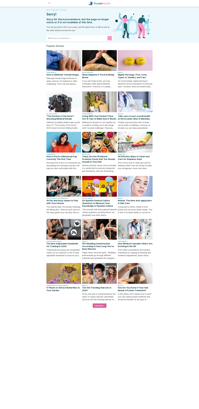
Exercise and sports (54, 241)
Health (120, 114)
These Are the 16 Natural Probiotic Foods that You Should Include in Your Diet (98, 159)
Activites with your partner (57, 198)
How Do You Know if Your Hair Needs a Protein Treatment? (133, 289)
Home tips (121, 154)
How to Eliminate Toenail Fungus (62, 74)
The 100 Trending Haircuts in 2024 (96, 289)
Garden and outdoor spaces (57, 285)
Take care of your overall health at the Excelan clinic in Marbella (134, 117)
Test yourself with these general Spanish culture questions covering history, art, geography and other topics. (99, 212)
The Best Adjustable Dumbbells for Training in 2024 (62, 245)
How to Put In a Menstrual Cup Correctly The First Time (61, 157)
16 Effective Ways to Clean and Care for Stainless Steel (133, 157)
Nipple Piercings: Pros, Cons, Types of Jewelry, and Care (132, 76)
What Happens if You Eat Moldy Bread (98, 76)
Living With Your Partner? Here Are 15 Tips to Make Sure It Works (99, 117)
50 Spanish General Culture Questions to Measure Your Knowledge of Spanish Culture (97, 203)
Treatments (51, 72)
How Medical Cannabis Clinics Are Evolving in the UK (135, 245)
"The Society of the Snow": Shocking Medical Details (60, 117)
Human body (50, 154)
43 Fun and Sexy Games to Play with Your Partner (62, 201)
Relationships (87, 114)
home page (72, 27)
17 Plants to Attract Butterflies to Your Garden (63, 289)
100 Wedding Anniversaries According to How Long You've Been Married (98, 246)
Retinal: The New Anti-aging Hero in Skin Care (135, 201)
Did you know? (87, 72)
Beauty (120, 72)
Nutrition (86, 154)
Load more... (99, 306)
